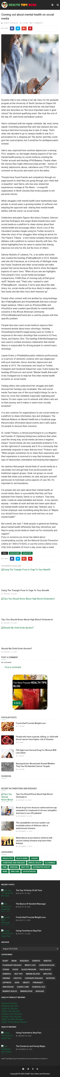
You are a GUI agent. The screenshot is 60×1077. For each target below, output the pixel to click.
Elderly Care (23, 987)
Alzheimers (50, 863)
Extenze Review (9, 1003)
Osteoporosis (29, 871)
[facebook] (23, 1069)
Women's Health (10, 991)
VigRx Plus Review (10, 1011)
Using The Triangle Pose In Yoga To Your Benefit (25, 590)
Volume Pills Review (11, 1016)
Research (24, 961)
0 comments (37, 23)
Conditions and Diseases (14, 863)
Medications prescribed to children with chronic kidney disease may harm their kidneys (34, 840)
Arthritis (7, 983)
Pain (4, 867)
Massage (40, 991)
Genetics (47, 961)
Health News (14, 553)
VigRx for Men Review (12, 1019)
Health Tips (27, 553)
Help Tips (25, 867)
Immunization (26, 991)
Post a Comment (13, 667)
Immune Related (33, 974)
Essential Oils (38, 987)
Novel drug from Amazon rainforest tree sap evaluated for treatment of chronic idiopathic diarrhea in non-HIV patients (36, 810)
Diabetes (36, 961)
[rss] (37, 1069)
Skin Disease (8, 987)
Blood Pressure (29, 970)
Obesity (26, 983)
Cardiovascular (46, 965)
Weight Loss (30, 965)
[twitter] (28, 1069)
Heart (5, 961)
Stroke (6, 970)
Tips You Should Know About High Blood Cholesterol (27, 619)
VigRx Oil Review (9, 1008)
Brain (14, 961)
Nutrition (50, 978)
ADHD (17, 983)
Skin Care (15, 871)
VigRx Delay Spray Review (14, 1022)
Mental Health (34, 863)
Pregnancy (38, 983)
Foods (15, 970)
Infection (47, 974)
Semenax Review (9, 1006)
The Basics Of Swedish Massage (31, 904)
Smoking (6, 978)
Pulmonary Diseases (12, 965)
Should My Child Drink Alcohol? (16, 648)
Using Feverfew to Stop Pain (28, 931)
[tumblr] (33, 1069)
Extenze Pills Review (11, 1014)
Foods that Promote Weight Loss (31, 723)
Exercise (14, 867)
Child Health (45, 970)
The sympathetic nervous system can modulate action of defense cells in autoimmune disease (33, 825)
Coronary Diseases (34, 978)
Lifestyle (17, 978)
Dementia (7, 974)
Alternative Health (41, 867)
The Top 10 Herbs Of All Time (29, 890)
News (5, 871)
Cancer (34, 858)
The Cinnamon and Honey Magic (30, 1046)
